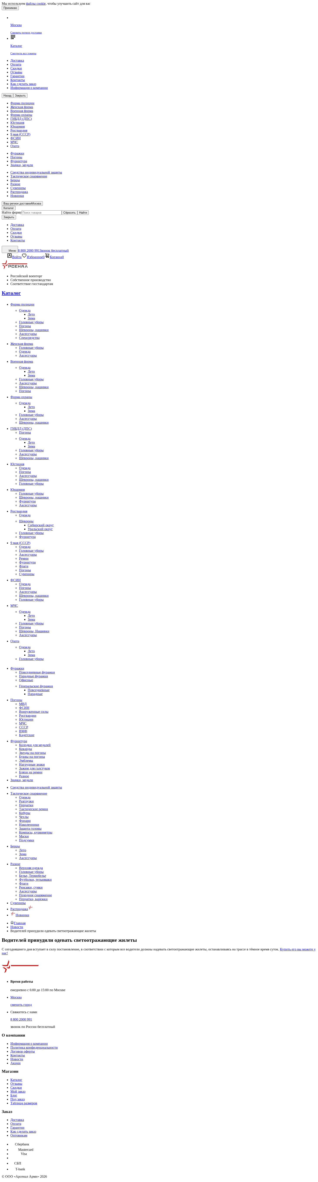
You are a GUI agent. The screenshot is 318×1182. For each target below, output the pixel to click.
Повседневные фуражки (37, 672)
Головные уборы (31, 322)
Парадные (35, 694)
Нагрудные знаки (32, 764)
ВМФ (23, 731)
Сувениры (18, 188)
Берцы (15, 180)
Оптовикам (18, 1135)
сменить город (21, 1004)
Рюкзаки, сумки (31, 887)
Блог (13, 1095)
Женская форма (21, 107)
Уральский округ (40, 529)
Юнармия (17, 126)
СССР (23, 727)
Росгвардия (18, 130)
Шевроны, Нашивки (34, 631)
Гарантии (17, 76)
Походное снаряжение (35, 895)
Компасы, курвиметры (35, 832)
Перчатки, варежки (33, 899)
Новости (16, 1059)
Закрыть (8, 217)
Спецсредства (29, 338)
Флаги (23, 566)
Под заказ (17, 1099)
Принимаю (10, 8)
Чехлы (24, 817)
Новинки (17, 196)
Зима (31, 318)
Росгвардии (27, 715)
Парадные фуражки (33, 676)
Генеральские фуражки (36, 686)
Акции (15, 1063)
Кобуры (24, 813)
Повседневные (39, 690)
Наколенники (29, 824)
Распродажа (19, 192)
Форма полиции (22, 103)
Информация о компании (29, 88)
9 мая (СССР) (20, 134)
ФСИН (15, 138)
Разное (15, 184)
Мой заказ (17, 1091)
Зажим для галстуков (34, 768)
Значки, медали (21, 165)
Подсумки (26, 840)
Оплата (15, 64)
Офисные (26, 680)
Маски (24, 836)
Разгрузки (26, 801)
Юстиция (17, 122)
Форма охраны (21, 115)
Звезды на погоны (32, 753)
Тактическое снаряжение (28, 176)
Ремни (24, 558)
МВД (23, 704)
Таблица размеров (23, 1103)
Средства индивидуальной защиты (36, 172)
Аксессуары (28, 334)
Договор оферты (22, 1051)
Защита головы (30, 828)
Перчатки (26, 805)
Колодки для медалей (35, 745)
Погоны (16, 157)
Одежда (25, 310)
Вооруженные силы (33, 711)
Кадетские (26, 735)
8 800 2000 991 (21, 1019)
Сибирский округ (41, 525)
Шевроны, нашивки (34, 330)
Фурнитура (18, 161)
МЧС (14, 142)
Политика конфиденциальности (34, 1047)
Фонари (25, 821)
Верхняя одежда (31, 868)
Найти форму (12, 212)
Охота (14, 146)
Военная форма (21, 111)
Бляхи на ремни (30, 772)
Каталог (8, 208)
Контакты (17, 80)
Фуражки (17, 153)
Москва (16, 997)
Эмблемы (26, 760)
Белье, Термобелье (32, 876)
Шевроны (26, 521)
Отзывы (16, 72)
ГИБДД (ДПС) (21, 119)
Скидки (16, 68)
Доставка (17, 60)
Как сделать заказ (23, 84)
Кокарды (25, 749)
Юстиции (26, 719)
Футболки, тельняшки (35, 879)
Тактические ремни (33, 809)
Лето (31, 314)
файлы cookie (36, 3)
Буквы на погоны (32, 756)
